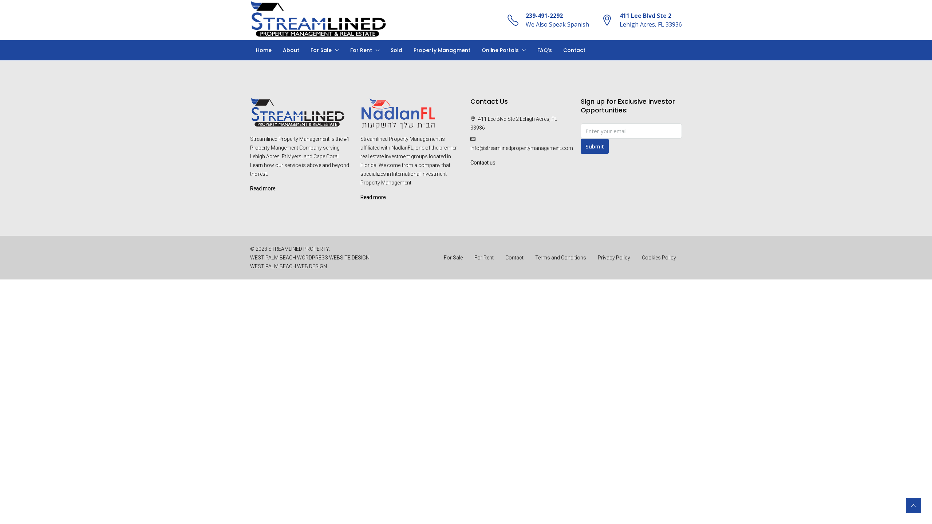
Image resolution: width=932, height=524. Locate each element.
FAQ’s (544, 50)
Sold (396, 50)
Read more (262, 188)
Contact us (482, 163)
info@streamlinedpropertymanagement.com (521, 148)
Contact (574, 50)
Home (264, 50)
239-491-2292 (544, 16)
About (291, 50)
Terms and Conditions (560, 258)
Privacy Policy (614, 258)
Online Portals (500, 50)
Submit (594, 146)
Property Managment (442, 50)
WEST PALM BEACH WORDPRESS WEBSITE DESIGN (310, 258)
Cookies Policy (659, 258)
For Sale (321, 50)
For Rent (361, 50)
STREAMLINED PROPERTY (298, 249)
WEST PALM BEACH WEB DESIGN (288, 266)
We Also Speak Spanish (557, 24)
